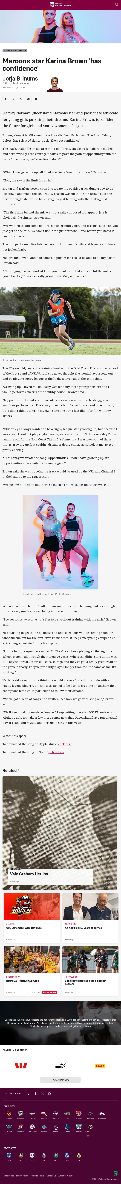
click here (65, 744)
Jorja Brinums (20, 78)
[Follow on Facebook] (35, 1093)
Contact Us (51, 1175)
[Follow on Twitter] (42, 1093)
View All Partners (60, 1079)
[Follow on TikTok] (28, 1093)
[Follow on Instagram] (49, 1093)
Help (42, 1175)
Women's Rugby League (14, 51)
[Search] (116, 5)
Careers (35, 1175)
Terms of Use (8, 1175)
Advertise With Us (65, 1175)
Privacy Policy (22, 1175)
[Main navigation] (4, 5)
